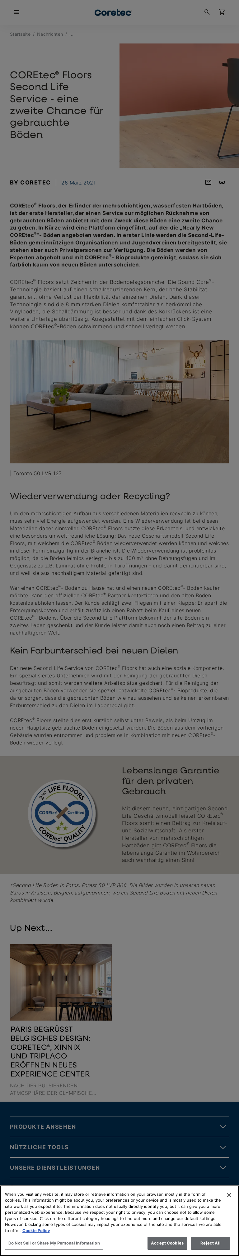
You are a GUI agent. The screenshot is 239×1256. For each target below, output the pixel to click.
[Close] (229, 1195)
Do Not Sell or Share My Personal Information (54, 1242)
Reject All (210, 1242)
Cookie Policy (36, 1230)
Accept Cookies (167, 1242)
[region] (119, 1220)
